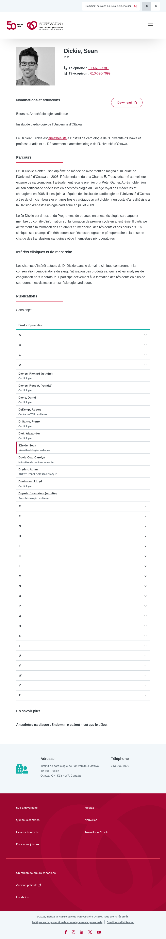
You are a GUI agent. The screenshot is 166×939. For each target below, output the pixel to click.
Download (124, 102)
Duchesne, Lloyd (30, 481)
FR (155, 6)
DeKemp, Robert (29, 409)
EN (146, 6)
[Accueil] (36, 25)
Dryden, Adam (28, 469)
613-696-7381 (98, 68)
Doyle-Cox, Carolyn (31, 457)
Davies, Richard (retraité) (35, 373)
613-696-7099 (100, 73)
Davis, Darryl (27, 397)
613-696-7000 (120, 765)
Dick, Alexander (29, 433)
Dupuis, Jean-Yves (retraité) (37, 493)
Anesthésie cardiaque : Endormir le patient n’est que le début (61, 724)
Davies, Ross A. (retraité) (35, 385)
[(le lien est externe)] (66, 932)
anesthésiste (57, 138)
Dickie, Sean (27, 445)
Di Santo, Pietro (29, 421)
